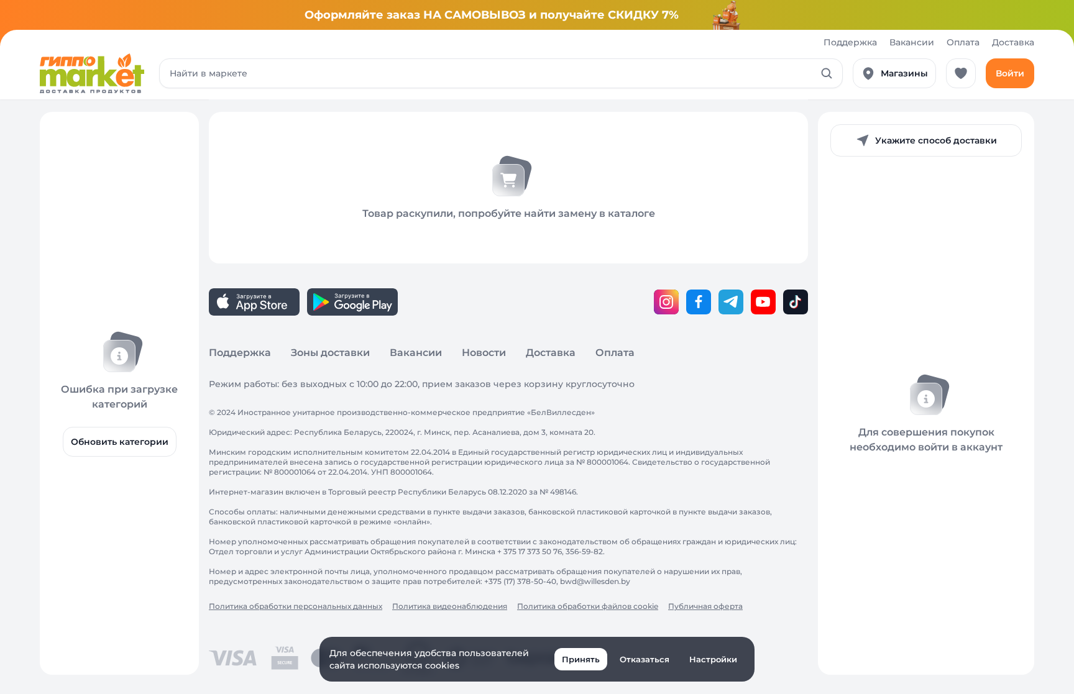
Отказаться (644, 659)
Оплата (963, 42)
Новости (484, 352)
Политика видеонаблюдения (449, 606)
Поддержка (850, 42)
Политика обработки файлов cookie (587, 606)
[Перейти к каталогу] (92, 73)
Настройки (713, 659)
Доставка (1013, 42)
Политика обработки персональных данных (295, 606)
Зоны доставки (330, 352)
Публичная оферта (705, 606)
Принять (581, 659)
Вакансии (911, 42)
